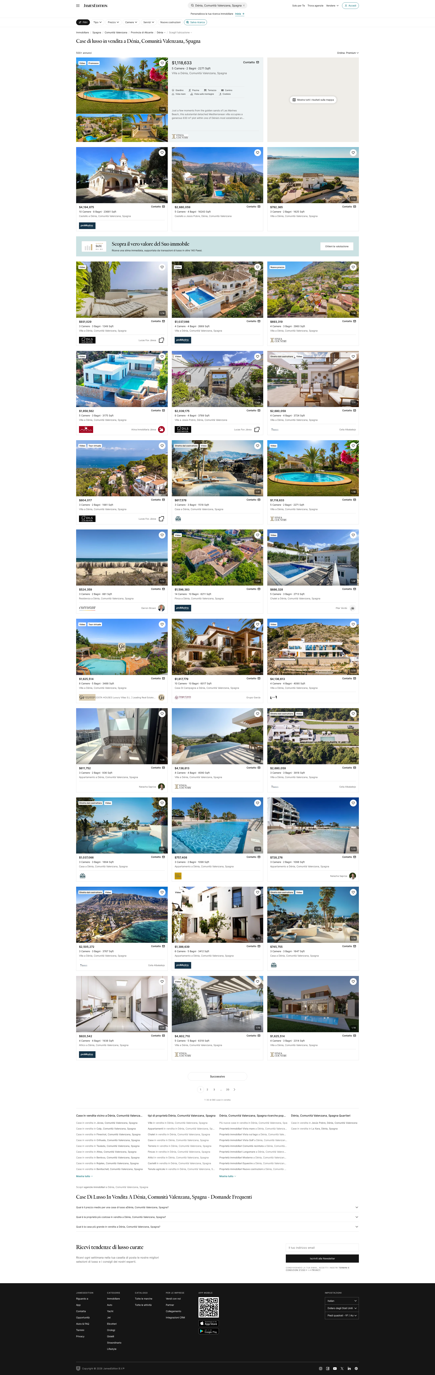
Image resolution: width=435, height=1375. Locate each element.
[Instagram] (320, 1368)
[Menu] (78, 5)
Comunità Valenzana (116, 32)
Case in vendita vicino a (115, 1115)
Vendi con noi (173, 1298)
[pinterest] (356, 1368)
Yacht (110, 1311)
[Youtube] (334, 1368)
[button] (162, 63)
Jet (109, 1317)
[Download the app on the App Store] (208, 1323)
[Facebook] (327, 1368)
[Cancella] (243, 5)
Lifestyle (111, 1348)
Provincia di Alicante (142, 32)
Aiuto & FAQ (82, 1323)
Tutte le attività (143, 1304)
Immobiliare (82, 32)
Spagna (96, 32)
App (78, 1304)
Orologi (111, 1330)
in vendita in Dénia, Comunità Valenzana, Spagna (177, 1122)
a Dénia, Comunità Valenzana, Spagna (253, 1128)
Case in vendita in (106, 1122)
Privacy (316, 1270)
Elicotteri (112, 1323)
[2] (234, 1089)
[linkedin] (349, 1368)
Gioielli (110, 1336)
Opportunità (83, 1317)
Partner (170, 1304)
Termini (80, 1330)
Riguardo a (82, 1298)
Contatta (81, 1311)
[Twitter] (342, 1368)
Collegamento (173, 1311)
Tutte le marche (143, 1298)
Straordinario (114, 1342)
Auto (109, 1304)
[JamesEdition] (95, 5)
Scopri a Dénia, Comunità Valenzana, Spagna (112, 1187)
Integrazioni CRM (175, 1317)
